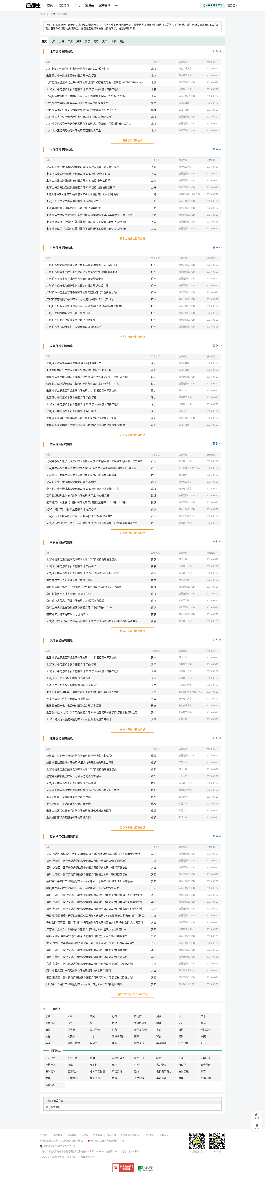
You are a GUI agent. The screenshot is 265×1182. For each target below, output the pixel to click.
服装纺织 (50, 1084)
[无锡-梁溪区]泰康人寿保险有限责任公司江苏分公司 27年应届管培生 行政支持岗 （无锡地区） (97, 915)
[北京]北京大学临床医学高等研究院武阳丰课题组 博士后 (77, 103)
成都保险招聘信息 (61, 738)
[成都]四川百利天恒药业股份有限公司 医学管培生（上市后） (79, 755)
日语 (158, 1029)
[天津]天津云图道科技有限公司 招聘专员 (68, 678)
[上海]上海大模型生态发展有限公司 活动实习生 (72, 201)
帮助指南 (150, 1135)
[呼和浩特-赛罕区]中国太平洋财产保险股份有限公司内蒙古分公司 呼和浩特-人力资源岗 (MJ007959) (97, 922)
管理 (92, 1058)
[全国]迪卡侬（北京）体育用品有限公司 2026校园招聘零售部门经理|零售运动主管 (92, 523)
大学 (92, 1036)
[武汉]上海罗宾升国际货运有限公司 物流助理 (71, 509)
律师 (47, 1029)
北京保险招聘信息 (61, 51)
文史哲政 (206, 1064)
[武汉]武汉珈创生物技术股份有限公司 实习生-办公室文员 (77, 495)
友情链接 (97, 1135)
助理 (158, 1023)
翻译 (203, 1023)
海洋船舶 (206, 1078)
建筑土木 (50, 1064)
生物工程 (183, 1071)
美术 (203, 1016)
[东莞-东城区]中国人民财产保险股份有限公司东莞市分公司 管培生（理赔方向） (90, 963)
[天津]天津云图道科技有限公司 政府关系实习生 (72, 685)
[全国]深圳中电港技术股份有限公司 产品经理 (71, 75)
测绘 (158, 1016)
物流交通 (95, 1078)
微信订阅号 (197, 1151)
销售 (136, 1036)
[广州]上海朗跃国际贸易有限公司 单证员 (68, 313)
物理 (114, 1078)
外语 (181, 1058)
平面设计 (206, 1029)
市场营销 (117, 1071)
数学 (47, 1078)
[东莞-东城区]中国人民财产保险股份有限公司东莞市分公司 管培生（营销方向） (90, 977)
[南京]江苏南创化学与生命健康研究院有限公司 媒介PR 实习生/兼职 (83, 586)
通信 (136, 1071)
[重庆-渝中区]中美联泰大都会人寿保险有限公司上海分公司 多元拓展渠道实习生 (90, 943)
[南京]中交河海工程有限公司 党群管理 (67, 614)
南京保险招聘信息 (61, 542)
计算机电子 (118, 1058)
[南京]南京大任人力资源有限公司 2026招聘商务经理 (75, 600)
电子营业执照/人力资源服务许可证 (107, 1141)
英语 (47, 1043)
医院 (203, 1036)
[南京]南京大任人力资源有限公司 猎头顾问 (69, 580)
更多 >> (217, 51)
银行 (181, 1029)
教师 (114, 1023)
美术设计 (161, 1078)
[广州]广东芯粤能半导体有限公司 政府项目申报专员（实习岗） (81, 299)
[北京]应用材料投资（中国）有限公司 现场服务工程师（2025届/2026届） (87, 96)
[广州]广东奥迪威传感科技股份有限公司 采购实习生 (74, 326)
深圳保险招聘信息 (61, 346)
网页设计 (50, 1023)
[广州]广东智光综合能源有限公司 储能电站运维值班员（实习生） (82, 265)
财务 (114, 1029)
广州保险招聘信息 (61, 247)
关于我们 (44, 1135)
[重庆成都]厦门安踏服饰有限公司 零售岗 (68, 796)
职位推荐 (63, 5)
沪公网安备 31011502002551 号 (59, 1146)
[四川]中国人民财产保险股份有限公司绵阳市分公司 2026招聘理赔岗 (84, 984)
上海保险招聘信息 (61, 149)
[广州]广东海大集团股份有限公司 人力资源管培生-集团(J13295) (81, 271)
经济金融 (50, 1058)
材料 (136, 1064)
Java (203, 1043)
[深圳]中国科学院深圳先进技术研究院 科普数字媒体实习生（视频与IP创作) (87, 376)
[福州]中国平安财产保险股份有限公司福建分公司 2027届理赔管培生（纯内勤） (90, 881)
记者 (114, 1016)
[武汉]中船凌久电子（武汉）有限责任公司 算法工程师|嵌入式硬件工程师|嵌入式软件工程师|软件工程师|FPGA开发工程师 (97, 461)
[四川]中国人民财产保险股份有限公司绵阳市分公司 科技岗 (78, 970)
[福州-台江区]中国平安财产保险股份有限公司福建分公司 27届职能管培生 (86, 860)
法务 (70, 1023)
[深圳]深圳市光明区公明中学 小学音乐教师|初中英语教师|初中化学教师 (85, 424)
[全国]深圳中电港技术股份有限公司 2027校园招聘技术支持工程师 (82, 89)
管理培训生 (140, 1023)
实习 (77, 5)
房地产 (138, 1016)
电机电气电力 (163, 1071)
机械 (158, 1058)
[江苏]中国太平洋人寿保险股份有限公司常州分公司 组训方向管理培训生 (86, 929)
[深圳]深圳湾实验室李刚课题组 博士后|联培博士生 (73, 363)
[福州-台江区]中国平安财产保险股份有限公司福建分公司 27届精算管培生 (86, 867)
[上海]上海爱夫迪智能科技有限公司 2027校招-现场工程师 (78, 173)
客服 (158, 1036)
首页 (50, 5)
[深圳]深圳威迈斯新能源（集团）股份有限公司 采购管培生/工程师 (82, 383)
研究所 (71, 1036)
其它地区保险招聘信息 (64, 836)
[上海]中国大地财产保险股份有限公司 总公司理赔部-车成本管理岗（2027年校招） (92, 214)
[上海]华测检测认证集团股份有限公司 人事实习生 (73, 208)
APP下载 (217, 1151)
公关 (92, 1016)
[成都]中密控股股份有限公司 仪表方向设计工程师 (73, 776)
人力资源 (161, 1064)
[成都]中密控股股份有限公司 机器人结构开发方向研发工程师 (79, 762)
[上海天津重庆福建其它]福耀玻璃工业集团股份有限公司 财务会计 (82, 194)
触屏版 (84, 1135)
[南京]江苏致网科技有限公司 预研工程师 (68, 593)
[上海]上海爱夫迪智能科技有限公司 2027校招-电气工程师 (78, 180)
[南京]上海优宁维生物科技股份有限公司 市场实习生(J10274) (80, 607)
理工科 (93, 1064)
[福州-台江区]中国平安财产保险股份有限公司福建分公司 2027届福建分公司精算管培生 (94, 901)
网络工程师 (74, 1043)
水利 (47, 1016)
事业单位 (95, 1029)
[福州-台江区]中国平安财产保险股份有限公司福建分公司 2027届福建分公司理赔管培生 (94, 908)
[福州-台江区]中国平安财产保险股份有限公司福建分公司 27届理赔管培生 (86, 874)
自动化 (182, 1064)
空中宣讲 (105, 5)
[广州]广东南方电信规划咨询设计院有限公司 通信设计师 (77, 285)
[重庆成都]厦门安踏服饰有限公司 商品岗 (68, 803)
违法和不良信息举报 (130, 1135)
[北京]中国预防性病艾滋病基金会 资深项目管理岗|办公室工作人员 (82, 109)
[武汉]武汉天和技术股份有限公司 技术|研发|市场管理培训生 (79, 516)
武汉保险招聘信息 (61, 444)
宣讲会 (89, 5)
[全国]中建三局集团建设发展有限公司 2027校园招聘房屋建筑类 (81, 390)
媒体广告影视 (97, 1071)
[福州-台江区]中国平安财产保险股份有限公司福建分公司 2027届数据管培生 (88, 949)
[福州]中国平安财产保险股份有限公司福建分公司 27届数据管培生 (82, 888)
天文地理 (139, 1078)
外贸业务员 (118, 1036)
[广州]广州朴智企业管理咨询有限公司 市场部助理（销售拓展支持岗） (84, 306)
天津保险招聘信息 (61, 640)
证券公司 (183, 1043)
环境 (114, 1064)
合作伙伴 (58, 1135)
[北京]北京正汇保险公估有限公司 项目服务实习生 (73, 130)
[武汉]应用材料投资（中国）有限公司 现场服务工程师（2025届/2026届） (87, 502)
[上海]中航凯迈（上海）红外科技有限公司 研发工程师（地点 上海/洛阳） (86, 221)
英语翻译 (161, 1043)
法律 (70, 1064)
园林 (70, 1016)
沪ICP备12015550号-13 (71, 1141)
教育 (203, 1071)
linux (181, 1016)
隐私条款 (72, 1135)
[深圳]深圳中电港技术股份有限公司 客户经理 (71, 411)
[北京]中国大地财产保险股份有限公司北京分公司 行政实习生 (79, 116)
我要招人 (232, 5)
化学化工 (206, 1058)
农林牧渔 (73, 1078)
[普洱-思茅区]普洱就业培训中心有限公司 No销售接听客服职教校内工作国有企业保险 (93, 853)
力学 (181, 1078)
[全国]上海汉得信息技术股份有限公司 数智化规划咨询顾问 (78, 719)
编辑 (181, 1036)
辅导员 (71, 1029)
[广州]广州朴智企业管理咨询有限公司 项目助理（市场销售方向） (82, 292)
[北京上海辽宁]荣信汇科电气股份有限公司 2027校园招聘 (77, 68)
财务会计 (139, 1058)
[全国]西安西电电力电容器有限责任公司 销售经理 (73, 705)
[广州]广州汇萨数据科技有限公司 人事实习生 (71, 319)
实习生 (93, 1043)
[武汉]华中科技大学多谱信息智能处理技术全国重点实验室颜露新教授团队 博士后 (91, 468)
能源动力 (73, 1071)
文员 (181, 1023)
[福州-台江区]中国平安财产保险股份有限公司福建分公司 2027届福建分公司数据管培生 (94, 895)
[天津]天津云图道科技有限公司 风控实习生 (69, 698)
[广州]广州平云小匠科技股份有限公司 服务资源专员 (74, 278)
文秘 (47, 1036)
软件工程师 (140, 1029)
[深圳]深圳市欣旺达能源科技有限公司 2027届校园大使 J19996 (81, 418)
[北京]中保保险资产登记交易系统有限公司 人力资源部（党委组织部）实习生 (88, 123)
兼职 (114, 1043)
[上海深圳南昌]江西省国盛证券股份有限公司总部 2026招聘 (79, 370)
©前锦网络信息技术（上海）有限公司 (68, 1157)
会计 (92, 1023)
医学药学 (50, 1071)
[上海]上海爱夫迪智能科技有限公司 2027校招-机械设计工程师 (80, 187)
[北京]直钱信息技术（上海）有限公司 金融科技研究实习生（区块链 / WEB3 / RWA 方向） (96, 82)
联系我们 (111, 1135)
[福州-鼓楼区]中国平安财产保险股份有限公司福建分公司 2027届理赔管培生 (88, 956)
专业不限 (73, 1058)
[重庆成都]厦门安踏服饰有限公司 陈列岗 (68, 817)
